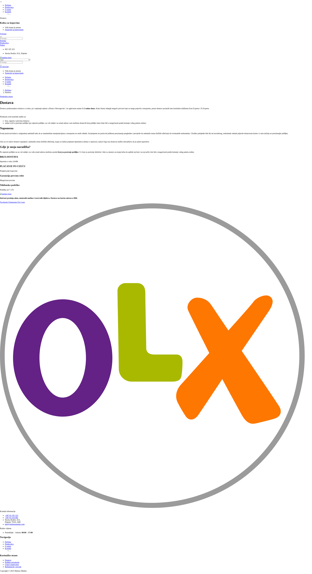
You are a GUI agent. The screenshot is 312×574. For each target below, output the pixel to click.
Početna (8, 5)
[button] (3, 34)
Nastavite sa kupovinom (14, 30)
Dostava (8, 560)
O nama (8, 10)
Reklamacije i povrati (13, 567)
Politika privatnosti (12, 562)
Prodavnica (9, 7)
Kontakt (8, 12)
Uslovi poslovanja (12, 565)
